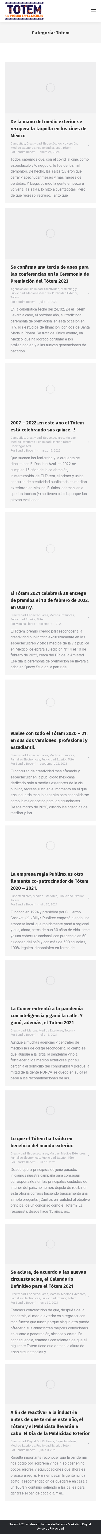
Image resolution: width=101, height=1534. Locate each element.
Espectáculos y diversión (60, 143)
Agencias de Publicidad (27, 289)
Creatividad (34, 143)
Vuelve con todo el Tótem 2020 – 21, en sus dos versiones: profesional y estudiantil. (49, 740)
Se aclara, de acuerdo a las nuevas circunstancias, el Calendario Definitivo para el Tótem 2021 (48, 1279)
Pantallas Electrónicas (25, 759)
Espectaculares (53, 437)
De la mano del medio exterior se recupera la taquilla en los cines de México (48, 128)
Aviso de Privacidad (50, 1528)
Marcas (71, 437)
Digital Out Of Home (40, 1441)
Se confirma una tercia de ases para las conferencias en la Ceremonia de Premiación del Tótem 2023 (50, 274)
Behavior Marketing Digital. (73, 1524)
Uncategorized (21, 446)
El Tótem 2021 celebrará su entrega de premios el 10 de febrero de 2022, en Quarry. (50, 600)
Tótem (67, 147)
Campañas (18, 143)
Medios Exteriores (23, 147)
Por (23, 152)
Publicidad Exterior (48, 147)
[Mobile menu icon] (93, 11)
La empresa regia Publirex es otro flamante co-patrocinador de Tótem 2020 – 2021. (49, 881)
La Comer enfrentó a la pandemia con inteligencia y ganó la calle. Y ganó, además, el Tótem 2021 (47, 1015)
